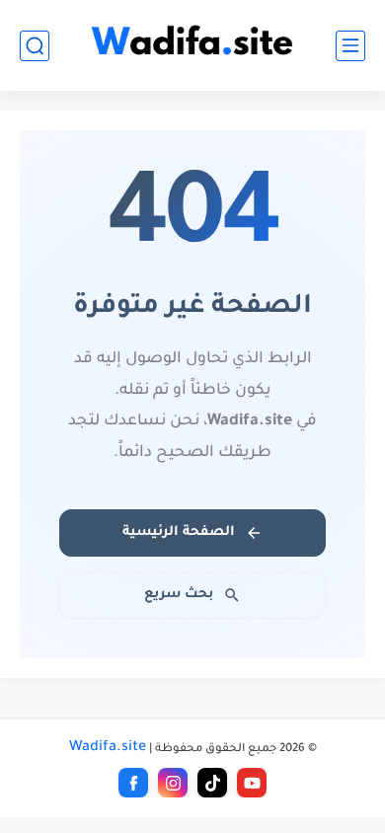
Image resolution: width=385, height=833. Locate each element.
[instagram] (173, 782)
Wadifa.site (107, 748)
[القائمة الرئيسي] (350, 46)
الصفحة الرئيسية (178, 532)
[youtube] (252, 782)
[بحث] (34, 46)
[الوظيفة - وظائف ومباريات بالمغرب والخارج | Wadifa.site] (192, 46)
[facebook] (133, 782)
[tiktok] (212, 782)
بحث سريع (178, 594)
